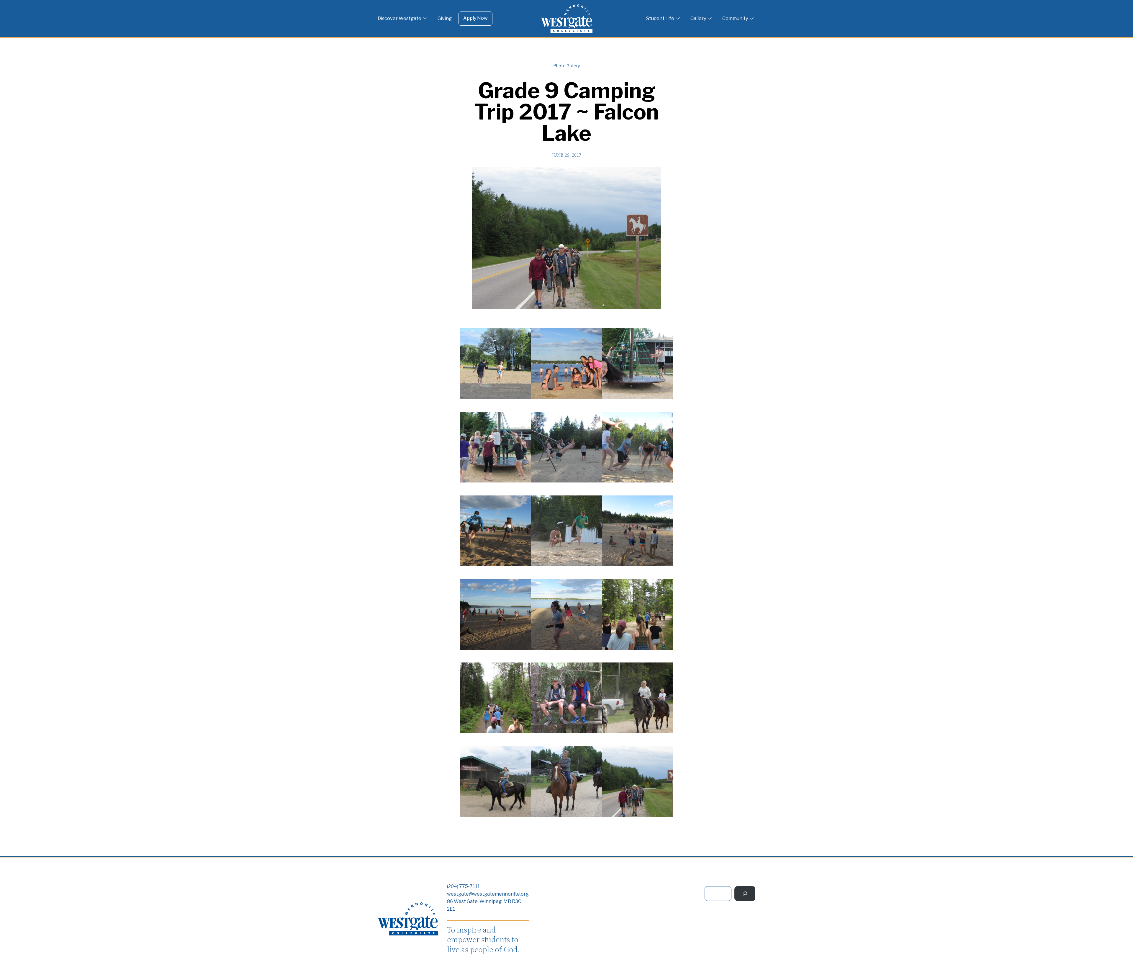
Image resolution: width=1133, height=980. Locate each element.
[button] (495, 364)
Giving (445, 18)
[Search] (744, 893)
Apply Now (475, 18)
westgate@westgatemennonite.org (488, 894)
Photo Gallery (566, 65)
